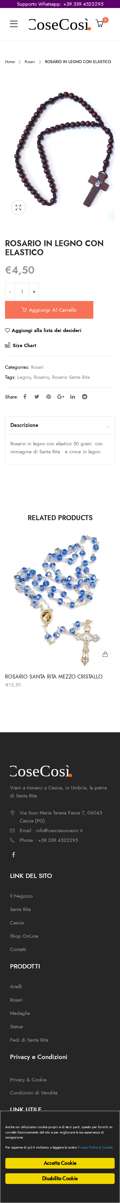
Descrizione (24, 425)
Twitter (37, 397)
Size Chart (23, 345)
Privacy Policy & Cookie (95, 1147)
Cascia (17, 922)
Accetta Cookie (60, 1163)
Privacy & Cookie (28, 1079)
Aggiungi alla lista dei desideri (46, 330)
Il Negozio (21, 896)
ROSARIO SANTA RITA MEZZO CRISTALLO (54, 677)
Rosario (41, 377)
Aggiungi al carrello (53, 310)
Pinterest (49, 397)
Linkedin (73, 397)
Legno (23, 377)
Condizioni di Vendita (33, 1092)
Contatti (18, 949)
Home (10, 61)
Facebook (25, 397)
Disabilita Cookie (60, 1178)
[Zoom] (18, 207)
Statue (16, 1026)
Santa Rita (20, 909)
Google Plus (61, 397)
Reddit (85, 397)
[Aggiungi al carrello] (105, 654)
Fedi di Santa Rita (29, 1040)
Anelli (16, 986)
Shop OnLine (24, 936)
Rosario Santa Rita (71, 377)
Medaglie (20, 1013)
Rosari (30, 61)
